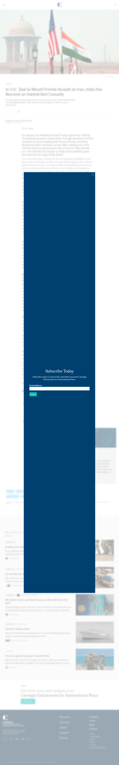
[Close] (92, 174)
